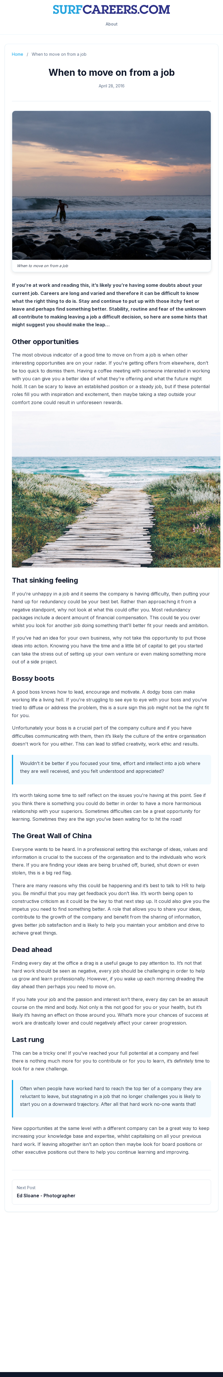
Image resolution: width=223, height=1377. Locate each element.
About (112, 23)
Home (17, 54)
